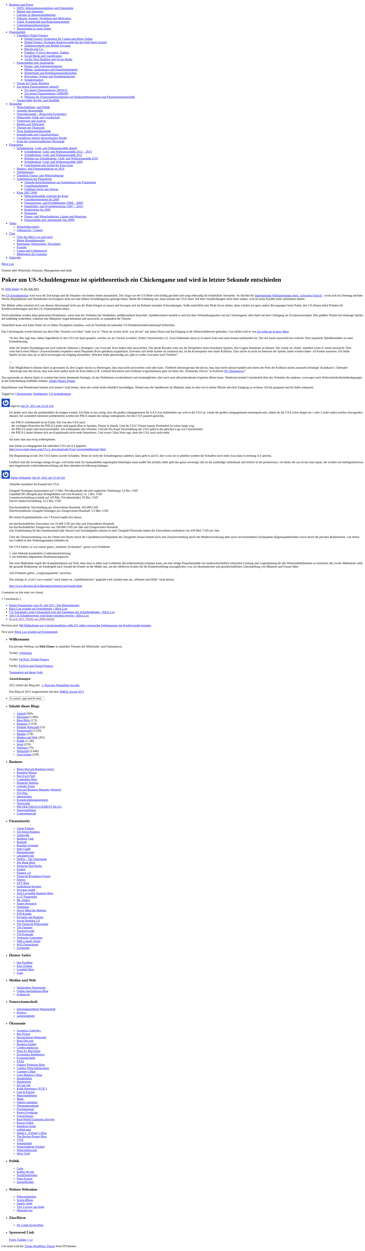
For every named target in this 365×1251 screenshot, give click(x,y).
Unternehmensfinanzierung (33, 25)
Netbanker (23, 907)
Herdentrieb (24, 1081)
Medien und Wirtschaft (30, 124)
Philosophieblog (26, 1196)
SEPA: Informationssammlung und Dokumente (45, 8)
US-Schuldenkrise (60, 393)
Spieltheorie (40, 393)
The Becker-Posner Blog (32, 1136)
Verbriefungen (25, 172)
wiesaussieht (24, 1143)
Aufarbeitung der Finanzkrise (34, 179)
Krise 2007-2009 (27, 192)
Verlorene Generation (29, 937)
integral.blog (24, 796)
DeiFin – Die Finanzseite (32, 859)
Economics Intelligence (31, 1054)
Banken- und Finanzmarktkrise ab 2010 (40, 168)
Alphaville (23, 835)
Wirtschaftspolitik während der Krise (46, 196)
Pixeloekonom (25, 1109)
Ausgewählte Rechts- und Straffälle (38, 100)
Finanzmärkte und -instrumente (35, 62)
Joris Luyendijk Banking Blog (35, 893)
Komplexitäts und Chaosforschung (37, 134)
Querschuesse (25, 1116)
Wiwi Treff (23, 1153)
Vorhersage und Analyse (31, 120)
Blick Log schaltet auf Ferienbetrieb (36, 631)
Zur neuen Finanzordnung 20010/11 (46, 90)
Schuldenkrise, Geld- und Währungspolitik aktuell (47, 148)
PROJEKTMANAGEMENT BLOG (39, 806)
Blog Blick (23, 720)
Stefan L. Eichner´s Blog (32, 1133)
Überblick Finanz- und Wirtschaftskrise (40, 175)
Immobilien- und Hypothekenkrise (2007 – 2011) (53, 206)
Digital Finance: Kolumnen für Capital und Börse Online (58, 38)
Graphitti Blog (25, 969)
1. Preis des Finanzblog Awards (60, 685)
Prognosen (30, 213)
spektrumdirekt (26, 1016)
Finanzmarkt (24, 730)
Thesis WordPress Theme (39, 1246)
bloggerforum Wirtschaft (31, 1037)
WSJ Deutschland (27, 944)
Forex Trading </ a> (21, 1239)
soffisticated (24, 1129)
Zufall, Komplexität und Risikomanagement (43, 21)
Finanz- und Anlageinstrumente (43, 66)
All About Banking (28, 831)
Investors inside (26, 889)
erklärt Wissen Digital (62, 381)
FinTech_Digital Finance (34, 659)
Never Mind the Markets (31, 910)
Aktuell (21, 713)
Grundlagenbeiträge (36, 185)
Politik (21, 740)
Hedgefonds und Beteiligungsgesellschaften (50, 73)
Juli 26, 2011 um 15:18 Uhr (48, 477)
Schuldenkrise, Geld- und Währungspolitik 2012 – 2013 (58, 151)
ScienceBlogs (25, 1200)
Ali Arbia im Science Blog (273, 331)
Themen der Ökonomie (31, 127)
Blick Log (8, 264)
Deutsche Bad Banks (29, 866)
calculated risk (25, 855)
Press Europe (25, 1178)
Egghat (21, 869)
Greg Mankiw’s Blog (29, 1075)
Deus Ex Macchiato (28, 1051)
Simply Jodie (24, 1203)
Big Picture (23, 1034)
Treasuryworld (25, 930)
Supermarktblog (26, 810)
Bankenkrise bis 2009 (37, 209)
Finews (21, 879)
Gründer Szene (26, 786)
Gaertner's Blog (26, 1071)
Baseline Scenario (27, 845)
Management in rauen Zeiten (34, 28)
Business (22, 723)
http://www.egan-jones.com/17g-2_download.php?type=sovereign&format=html (57, 449)
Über (12, 233)
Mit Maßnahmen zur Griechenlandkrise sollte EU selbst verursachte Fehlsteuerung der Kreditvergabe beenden (85, 625)
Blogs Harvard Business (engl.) (35, 769)
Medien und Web (27, 737)
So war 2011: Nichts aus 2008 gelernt (31, 619)
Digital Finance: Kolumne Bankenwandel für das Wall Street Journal (65, 42)
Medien (21, 734)
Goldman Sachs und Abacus (41, 189)
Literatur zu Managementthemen (36, 15)
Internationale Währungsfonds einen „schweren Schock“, (289, 295)
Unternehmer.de (26, 813)
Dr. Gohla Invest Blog (30, 1225)
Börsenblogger (25, 852)
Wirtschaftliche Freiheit (30, 1146)
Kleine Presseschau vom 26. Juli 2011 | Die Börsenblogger (44, 605)
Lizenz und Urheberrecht (32, 250)
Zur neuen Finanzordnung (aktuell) (38, 86)
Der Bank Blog (26, 862)
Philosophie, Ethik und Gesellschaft (38, 117)
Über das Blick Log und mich (34, 237)
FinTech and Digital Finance (36, 665)
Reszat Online (25, 1122)
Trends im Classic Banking (33, 83)
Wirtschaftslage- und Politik (33, 107)
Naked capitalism (27, 1102)
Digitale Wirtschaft (28, 727)
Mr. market (23, 900)
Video (12, 223)
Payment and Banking (30, 917)
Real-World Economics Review (36, 1119)
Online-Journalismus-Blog (32, 991)
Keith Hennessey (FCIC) (32, 1088)
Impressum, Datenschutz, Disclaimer (39, 243)
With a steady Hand (28, 941)
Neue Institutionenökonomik (34, 131)
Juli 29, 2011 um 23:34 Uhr (37, 406)
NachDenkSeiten (27, 1175)
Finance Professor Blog (31, 1064)
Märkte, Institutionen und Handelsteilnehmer (51, 69)
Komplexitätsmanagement (32, 799)
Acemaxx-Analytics (29, 1030)
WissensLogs (25, 1210)
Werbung (22, 747)
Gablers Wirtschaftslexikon (33, 1068)
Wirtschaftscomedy (28, 226)
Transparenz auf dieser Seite (26, 672)
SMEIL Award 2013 (72, 691)
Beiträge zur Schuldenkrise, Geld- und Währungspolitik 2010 (61, 158)
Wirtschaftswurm (27, 1150)
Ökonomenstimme (28, 1105)
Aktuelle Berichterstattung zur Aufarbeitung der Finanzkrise (60, 182)
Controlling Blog (27, 779)
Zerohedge (23, 948)
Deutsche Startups (27, 782)
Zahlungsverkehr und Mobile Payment (47, 45)
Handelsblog (24, 1078)
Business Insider (26, 1044)
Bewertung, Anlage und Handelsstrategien (49, 76)
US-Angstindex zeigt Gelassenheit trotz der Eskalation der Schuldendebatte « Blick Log (62, 612)
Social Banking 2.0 (28, 920)
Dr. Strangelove (233, 371)
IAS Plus (22, 793)
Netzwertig (23, 803)
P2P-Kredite (24, 913)
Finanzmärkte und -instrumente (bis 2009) (49, 220)
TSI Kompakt (25, 934)
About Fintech (25, 828)
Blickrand (23, 717)
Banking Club (25, 838)
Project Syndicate (27, 1112)
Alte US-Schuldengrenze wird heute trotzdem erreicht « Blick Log (49, 615)
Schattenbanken (33, 79)
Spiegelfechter (25, 1182)
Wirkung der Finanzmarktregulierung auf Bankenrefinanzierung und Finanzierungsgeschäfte (79, 97)
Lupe (20, 972)
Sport (20, 744)
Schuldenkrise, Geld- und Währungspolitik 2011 (53, 155)
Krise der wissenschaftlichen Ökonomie (40, 141)
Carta (20, 1168)
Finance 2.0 (24, 872)
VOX (20, 1139)
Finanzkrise (16, 144)
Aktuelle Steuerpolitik (30, 110)
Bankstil (22, 842)
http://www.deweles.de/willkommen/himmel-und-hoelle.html (45, 586)
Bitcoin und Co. (34, 49)
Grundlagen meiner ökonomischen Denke (42, 138)
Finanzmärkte (17, 32)
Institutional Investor (29, 886)
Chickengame (23, 393)
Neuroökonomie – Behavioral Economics (42, 114)
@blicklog (25, 653)
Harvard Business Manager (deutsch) (39, 789)
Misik (20, 1098)
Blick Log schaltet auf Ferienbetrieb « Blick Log (38, 608)
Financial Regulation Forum (33, 876)
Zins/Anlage (24, 754)
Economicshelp (26, 1057)
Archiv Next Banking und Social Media (48, 59)
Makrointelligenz (27, 1095)
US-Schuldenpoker (17, 295)
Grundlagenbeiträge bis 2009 (41, 199)
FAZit (20, 1061)
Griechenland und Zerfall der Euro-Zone (48, 165)
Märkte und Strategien (30, 11)
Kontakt (21, 247)
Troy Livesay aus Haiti (30, 1206)
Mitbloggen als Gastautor (32, 254)
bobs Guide (24, 848)
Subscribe (15, 257)
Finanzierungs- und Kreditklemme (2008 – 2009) (53, 202)
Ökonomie (15, 103)
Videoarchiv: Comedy (30, 230)
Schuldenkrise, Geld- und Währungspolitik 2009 (53, 161)
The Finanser (25, 927)
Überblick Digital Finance (32, 35)
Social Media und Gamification (43, 56)
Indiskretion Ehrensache (31, 987)
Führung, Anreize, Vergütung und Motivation (44, 18)
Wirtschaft (23, 751)
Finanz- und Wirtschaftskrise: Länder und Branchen (55, 216)
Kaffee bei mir (25, 1171)
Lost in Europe (26, 1092)
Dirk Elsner (12, 289)
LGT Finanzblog (27, 896)
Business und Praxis (21, 4)
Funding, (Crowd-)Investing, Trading (46, 52)
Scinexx (21, 1012)
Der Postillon (25, 962)
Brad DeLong (25, 1040)
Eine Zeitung (24, 966)
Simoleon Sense (26, 1126)
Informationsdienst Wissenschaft (36, 1009)
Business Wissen (27, 772)
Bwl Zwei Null (26, 776)
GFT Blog (23, 883)
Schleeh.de (23, 994)
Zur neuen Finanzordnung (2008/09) (46, 93)
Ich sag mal (23, 1085)
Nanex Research (26, 903)
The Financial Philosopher (32, 924)
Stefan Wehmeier (21, 477)
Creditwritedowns (27, 1047)
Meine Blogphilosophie (31, 240)
